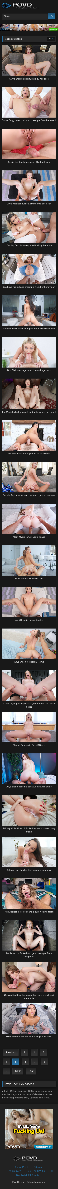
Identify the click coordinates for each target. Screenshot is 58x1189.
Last (31, 1071)
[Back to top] (48, 1179)
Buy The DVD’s (36, 1171)
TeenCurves (14, 1171)
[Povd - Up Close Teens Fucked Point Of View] (24, 6)
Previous (11, 1052)
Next (17, 1071)
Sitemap (38, 1167)
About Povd (21, 1167)
